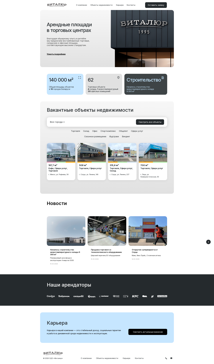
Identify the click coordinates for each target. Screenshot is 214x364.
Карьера (119, 5)
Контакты (131, 5)
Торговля (75, 131)
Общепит (123, 131)
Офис (94, 131)
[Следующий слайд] (208, 242)
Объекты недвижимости (101, 5)
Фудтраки (114, 136)
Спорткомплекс (108, 131)
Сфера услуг (137, 131)
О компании (81, 5)
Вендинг (126, 136)
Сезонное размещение (95, 136)
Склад (86, 131)
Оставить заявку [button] (156, 5)
